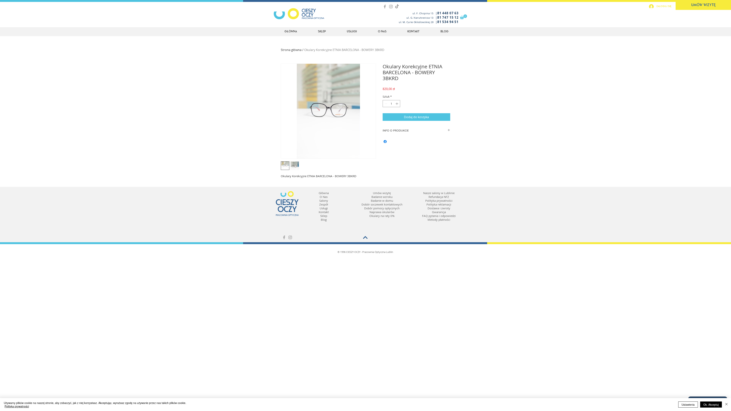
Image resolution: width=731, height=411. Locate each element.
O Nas (324, 197)
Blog (324, 219)
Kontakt (324, 212)
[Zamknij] (726, 404)
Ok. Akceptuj (711, 404)
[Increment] (397, 103)
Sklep (323, 216)
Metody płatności (439, 219)
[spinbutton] (391, 103)
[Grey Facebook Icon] (384, 6)
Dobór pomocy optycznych (382, 208)
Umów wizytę (382, 193)
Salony (323, 200)
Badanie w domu (382, 200)
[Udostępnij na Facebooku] (385, 141)
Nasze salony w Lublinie (439, 193)
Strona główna (291, 50)
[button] (463, 16)
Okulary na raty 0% (381, 216)
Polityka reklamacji (438, 204)
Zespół (323, 204)
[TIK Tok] (397, 6)
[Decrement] (385, 103)
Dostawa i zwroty (439, 208)
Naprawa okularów (381, 212)
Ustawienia (688, 404)
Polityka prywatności (438, 200)
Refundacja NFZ (439, 197)
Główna (324, 193)
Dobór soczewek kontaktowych (382, 204)
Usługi (324, 208)
